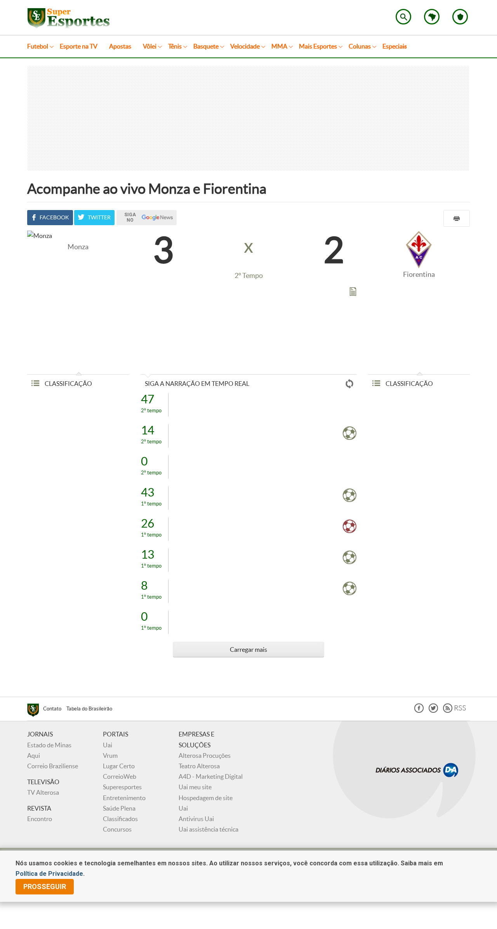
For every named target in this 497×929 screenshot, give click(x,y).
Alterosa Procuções (205, 755)
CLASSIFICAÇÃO (67, 383)
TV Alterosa (43, 792)
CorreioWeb (119, 776)
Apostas (120, 46)
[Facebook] (419, 711)
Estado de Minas (49, 744)
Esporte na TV (78, 46)
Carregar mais (248, 649)
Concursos (117, 829)
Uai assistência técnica (208, 829)
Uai (107, 744)
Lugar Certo (119, 765)
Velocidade (245, 46)
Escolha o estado (432, 16)
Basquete (206, 46)
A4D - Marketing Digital (211, 776)
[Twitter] (433, 711)
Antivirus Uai (196, 818)
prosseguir (44, 886)
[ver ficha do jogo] (352, 293)
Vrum (110, 755)
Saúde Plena (119, 808)
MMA (279, 46)
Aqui (33, 755)
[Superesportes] (35, 711)
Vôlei (149, 46)
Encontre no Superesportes (403, 16)
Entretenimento (124, 797)
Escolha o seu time (460, 16)
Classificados (120, 818)
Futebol (37, 46)
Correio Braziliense (52, 765)
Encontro (39, 818)
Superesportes (122, 786)
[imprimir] (456, 218)
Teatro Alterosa (199, 765)
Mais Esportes (318, 46)
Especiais (394, 46)
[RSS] (454, 711)
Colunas (360, 46)
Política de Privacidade (49, 873)
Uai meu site (195, 786)
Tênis (175, 46)
